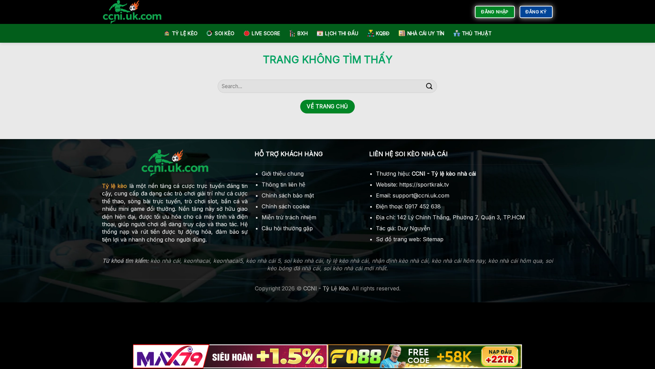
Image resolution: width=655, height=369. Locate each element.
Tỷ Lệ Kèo (185, 33)
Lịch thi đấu (341, 33)
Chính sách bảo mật (288, 195)
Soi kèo (224, 33)
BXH (302, 33)
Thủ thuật (477, 33)
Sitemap (433, 239)
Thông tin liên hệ (283, 184)
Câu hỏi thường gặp (287, 228)
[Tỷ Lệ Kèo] (138, 12)
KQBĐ (383, 33)
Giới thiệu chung (283, 173)
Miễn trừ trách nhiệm (289, 217)
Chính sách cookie (286, 206)
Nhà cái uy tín (426, 33)
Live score (266, 33)
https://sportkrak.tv (424, 184)
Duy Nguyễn (413, 228)
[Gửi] (429, 86)
